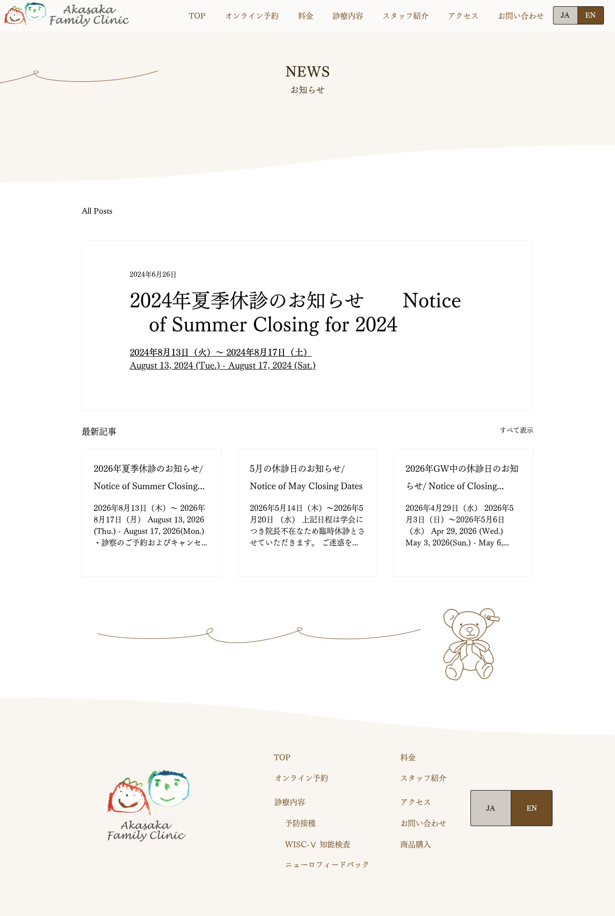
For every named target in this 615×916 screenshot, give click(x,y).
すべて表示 (516, 430)
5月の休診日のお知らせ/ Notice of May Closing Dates (306, 477)
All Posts (97, 211)
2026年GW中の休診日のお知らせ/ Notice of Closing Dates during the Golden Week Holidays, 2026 (462, 479)
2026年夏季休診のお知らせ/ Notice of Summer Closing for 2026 (148, 479)
